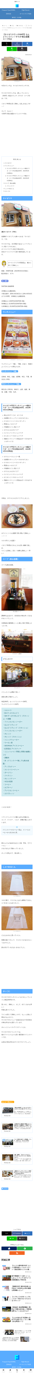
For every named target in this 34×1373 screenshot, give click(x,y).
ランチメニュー (9, 165)
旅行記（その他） (17, 1367)
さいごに (7, 191)
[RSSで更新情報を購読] (17, 1253)
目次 (14, 159)
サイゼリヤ (8, 163)
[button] (22, 49)
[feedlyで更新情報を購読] (25, 1248)
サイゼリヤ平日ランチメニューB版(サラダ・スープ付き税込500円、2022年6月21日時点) (18, 178)
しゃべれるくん (9, 188)
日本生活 (5, 1188)
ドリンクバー (10, 186)
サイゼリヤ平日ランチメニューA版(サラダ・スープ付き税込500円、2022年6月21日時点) (18, 171)
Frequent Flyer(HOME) (9, 1361)
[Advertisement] (17, 137)
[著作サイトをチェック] (9, 1248)
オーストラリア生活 (25, 1364)
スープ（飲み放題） (11, 183)
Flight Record (25, 1361)
